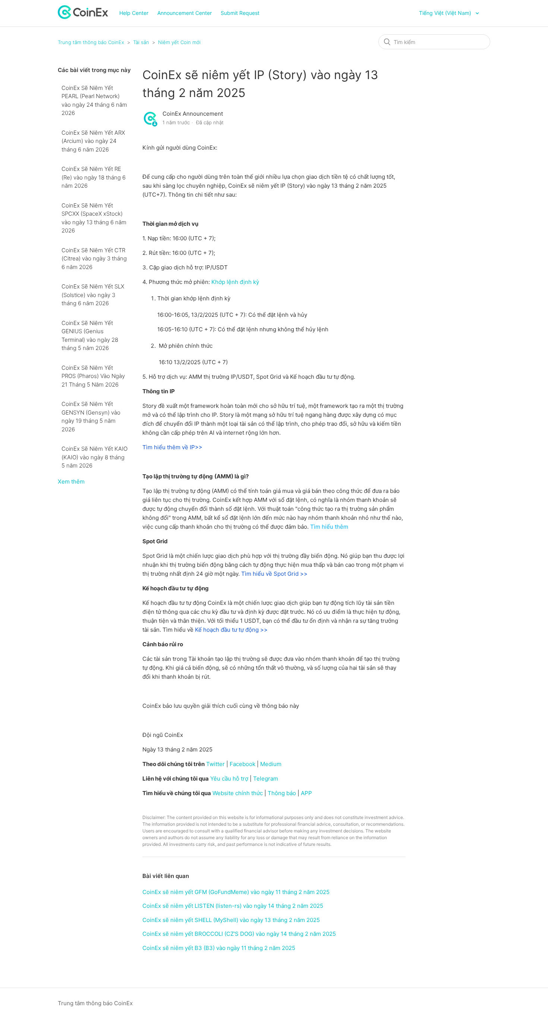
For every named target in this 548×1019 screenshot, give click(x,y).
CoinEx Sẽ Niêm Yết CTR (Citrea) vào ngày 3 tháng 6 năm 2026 (94, 259)
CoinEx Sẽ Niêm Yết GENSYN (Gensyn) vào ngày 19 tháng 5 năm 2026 (91, 416)
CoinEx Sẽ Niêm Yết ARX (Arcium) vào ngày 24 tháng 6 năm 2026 (93, 141)
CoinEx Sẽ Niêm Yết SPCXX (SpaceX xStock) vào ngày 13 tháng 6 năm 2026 (94, 218)
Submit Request (240, 13)
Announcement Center (184, 13)
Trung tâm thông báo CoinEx (91, 42)
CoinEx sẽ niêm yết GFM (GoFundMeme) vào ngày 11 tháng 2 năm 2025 (236, 891)
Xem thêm (71, 481)
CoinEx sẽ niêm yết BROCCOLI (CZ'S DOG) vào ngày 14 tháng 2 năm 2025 (239, 933)
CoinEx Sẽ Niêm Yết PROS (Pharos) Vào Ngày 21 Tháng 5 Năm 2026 (93, 376)
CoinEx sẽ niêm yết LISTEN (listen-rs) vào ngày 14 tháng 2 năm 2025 (232, 905)
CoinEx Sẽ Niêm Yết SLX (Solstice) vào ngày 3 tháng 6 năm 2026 (93, 295)
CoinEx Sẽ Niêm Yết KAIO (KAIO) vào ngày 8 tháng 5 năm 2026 (94, 457)
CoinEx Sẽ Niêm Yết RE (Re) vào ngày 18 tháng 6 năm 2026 (94, 177)
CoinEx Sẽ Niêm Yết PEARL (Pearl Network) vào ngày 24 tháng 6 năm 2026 (94, 100)
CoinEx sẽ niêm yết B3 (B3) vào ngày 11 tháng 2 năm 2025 (218, 947)
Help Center (133, 13)
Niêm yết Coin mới (179, 42)
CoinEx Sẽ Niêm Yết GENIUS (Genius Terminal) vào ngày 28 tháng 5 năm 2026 (90, 335)
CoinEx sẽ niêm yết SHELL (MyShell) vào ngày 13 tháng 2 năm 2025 (231, 919)
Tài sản (141, 42)
